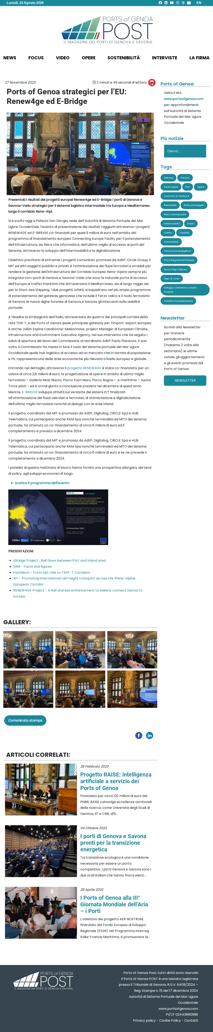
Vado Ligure (171, 187)
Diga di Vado (172, 278)
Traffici (168, 232)
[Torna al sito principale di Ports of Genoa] (43, 981)
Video (62, 58)
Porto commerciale (175, 214)
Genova (168, 177)
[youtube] (172, 3)
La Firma (199, 58)
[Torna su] (206, 1024)
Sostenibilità (171, 241)
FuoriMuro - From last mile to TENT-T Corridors (51, 572)
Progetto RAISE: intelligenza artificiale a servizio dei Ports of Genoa (115, 781)
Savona (185, 177)
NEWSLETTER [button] (185, 380)
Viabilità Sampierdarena (178, 301)
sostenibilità (124, 58)
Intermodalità (172, 223)
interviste (164, 58)
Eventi (190, 223)
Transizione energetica (177, 251)
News (9, 58)
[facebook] (160, 3)
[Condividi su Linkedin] (151, 735)
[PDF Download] (152, 82)
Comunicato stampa (25, 720)
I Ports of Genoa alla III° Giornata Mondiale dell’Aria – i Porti (114, 904)
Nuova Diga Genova (175, 269)
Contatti (191, 1020)
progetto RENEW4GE (84, 368)
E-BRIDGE (30, 392)
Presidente (170, 205)
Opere (200, 187)
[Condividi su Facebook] (140, 735)
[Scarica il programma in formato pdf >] (58, 517)
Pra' (188, 187)
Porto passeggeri (194, 205)
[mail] (189, 3)
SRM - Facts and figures (32, 566)
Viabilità (184, 232)
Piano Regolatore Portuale (179, 260)
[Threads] (183, 3)
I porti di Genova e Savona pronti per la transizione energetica (113, 843)
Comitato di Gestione (176, 196)
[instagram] (177, 3)
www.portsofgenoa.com (183, 98)
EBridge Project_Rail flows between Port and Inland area (59, 560)
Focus (36, 58)
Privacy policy (144, 1020)
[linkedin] (166, 3)
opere (88, 58)
